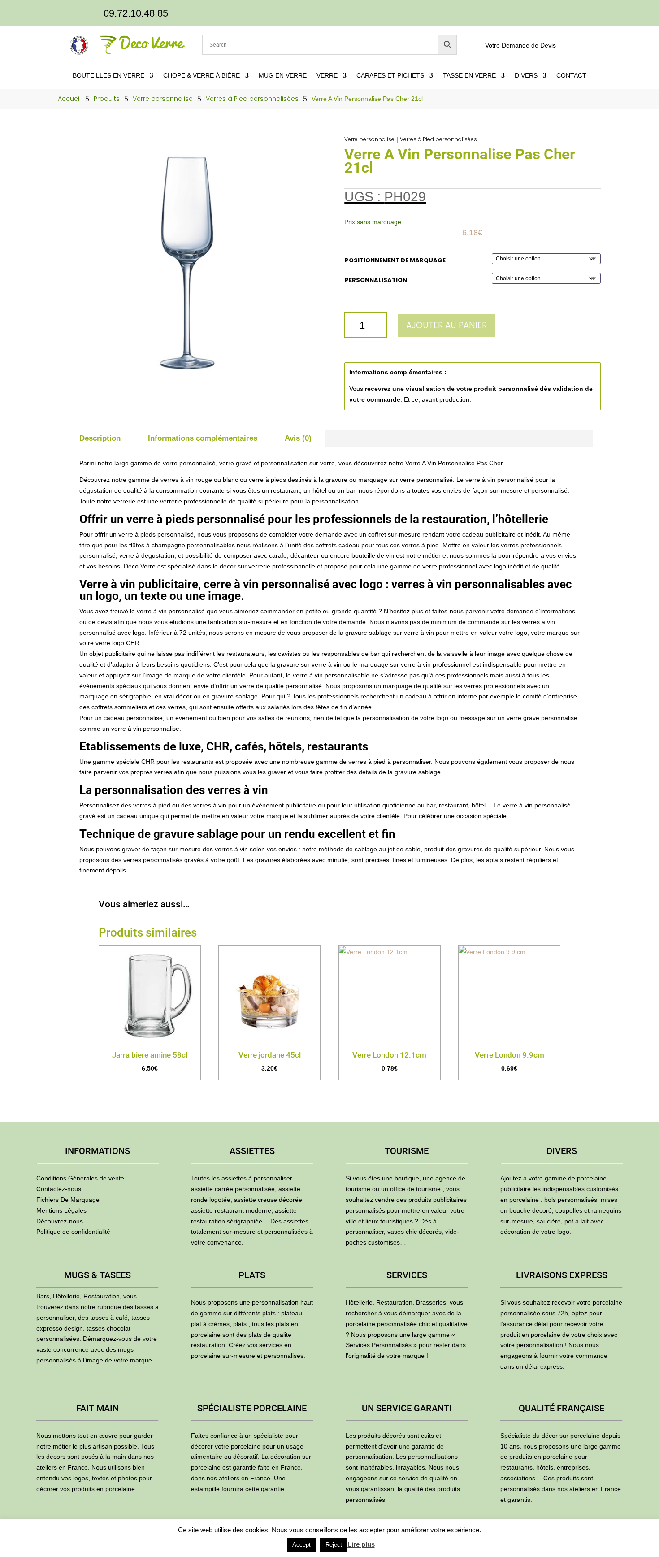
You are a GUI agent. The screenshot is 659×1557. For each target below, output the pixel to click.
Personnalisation (376, 280)
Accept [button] (301, 1544)
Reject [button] (333, 1544)
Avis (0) (298, 438)
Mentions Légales (61, 1210)
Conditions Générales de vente (80, 1178)
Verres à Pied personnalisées (438, 139)
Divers (526, 75)
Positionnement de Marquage (395, 260)
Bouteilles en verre (108, 75)
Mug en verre (283, 75)
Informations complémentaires (202, 438)
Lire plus (361, 1544)
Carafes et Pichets (390, 75)
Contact (571, 75)
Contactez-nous (58, 1189)
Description (100, 438)
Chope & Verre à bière (201, 75)
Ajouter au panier (446, 325)
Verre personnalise (369, 139)
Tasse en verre (469, 75)
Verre (327, 75)
